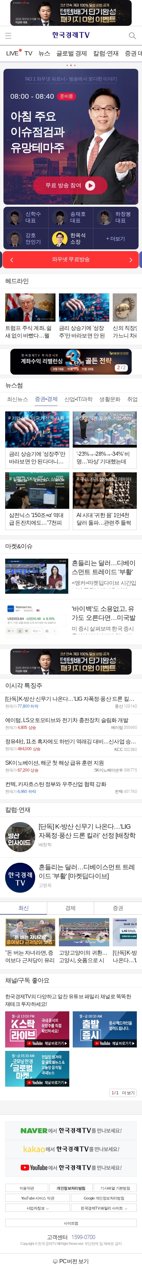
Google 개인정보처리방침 (104, 1198)
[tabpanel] (71, 362)
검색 (132, 35)
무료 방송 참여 (63, 185)
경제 (70, 908)
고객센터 (57, 1237)
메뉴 (9, 35)
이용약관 (27, 1188)
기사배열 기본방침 (115, 1188)
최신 (23, 908)
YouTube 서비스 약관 (37, 1198)
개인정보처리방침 (71, 1188)
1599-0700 (83, 1237)
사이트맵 (71, 1223)
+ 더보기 (115, 238)
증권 (118, 908)
